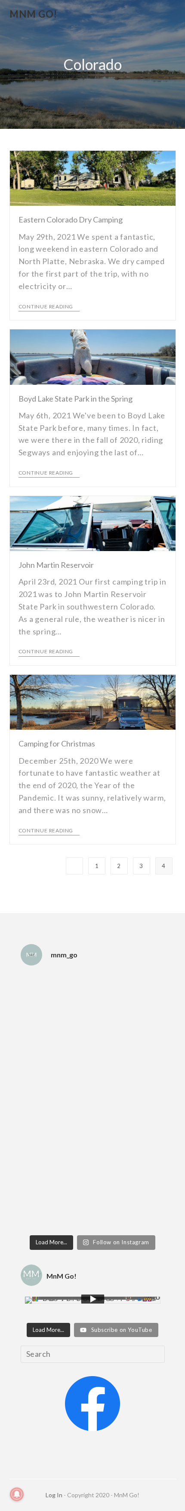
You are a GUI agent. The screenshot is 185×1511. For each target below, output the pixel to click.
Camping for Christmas (56, 743)
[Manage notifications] (17, 1494)
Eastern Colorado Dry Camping (70, 219)
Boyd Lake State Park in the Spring (75, 398)
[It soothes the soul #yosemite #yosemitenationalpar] (93, 1024)
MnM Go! (33, 14)
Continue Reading (46, 307)
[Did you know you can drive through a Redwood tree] (93, 1072)
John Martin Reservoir (56, 565)
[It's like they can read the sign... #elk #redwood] (93, 987)
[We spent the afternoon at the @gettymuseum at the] (93, 1120)
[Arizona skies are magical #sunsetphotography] (93, 1156)
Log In (54, 1495)
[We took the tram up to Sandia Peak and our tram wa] (93, 1199)
